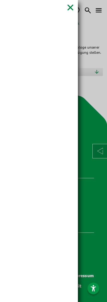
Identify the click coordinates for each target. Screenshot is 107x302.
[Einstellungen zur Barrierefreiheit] (93, 288)
